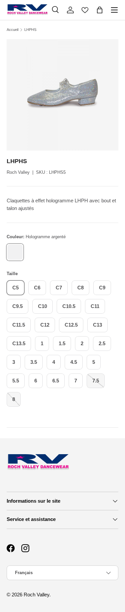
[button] (99, 10)
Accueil (12, 30)
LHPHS (30, 30)
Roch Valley (18, 172)
